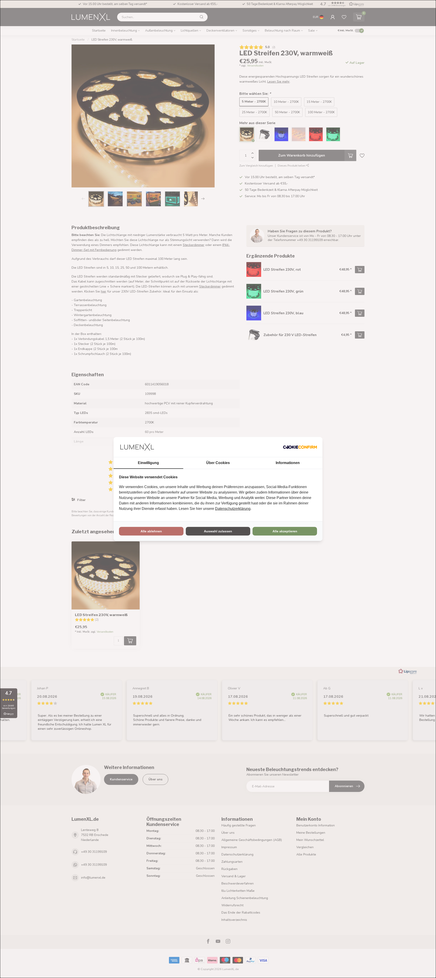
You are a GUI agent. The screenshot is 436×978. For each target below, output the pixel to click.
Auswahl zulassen (218, 531)
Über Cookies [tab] (218, 463)
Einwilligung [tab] (148, 463)
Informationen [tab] (288, 463)
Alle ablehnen (151, 531)
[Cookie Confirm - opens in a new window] (300, 447)
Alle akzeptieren (284, 531)
